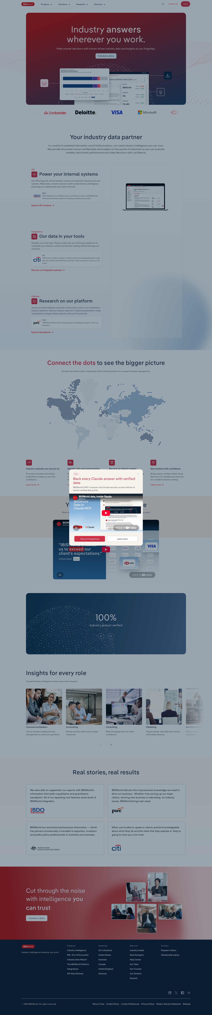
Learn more (122, 539)
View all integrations (89, 539)
